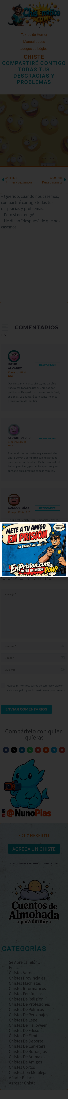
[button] (63, 526)
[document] (34, 549)
